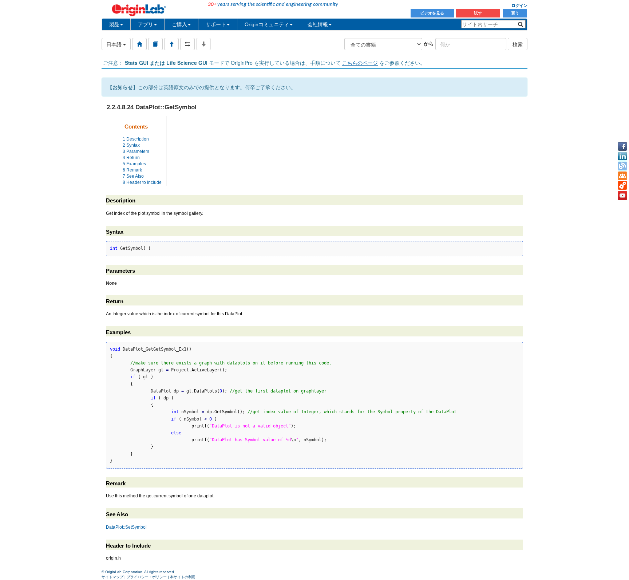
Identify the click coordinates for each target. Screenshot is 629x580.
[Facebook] (622, 146)
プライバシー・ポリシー (147, 577)
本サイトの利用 (182, 577)
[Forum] (622, 176)
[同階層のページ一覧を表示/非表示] (187, 44)
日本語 (114, 44)
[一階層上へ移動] (171, 44)
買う (515, 13)
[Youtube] (622, 195)
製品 (114, 24)
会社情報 (318, 24)
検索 (518, 44)
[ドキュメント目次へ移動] (139, 44)
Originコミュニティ (267, 24)
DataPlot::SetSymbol (126, 527)
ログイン (519, 5)
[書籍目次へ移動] (155, 44)
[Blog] (622, 166)
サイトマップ (112, 577)
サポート (216, 24)
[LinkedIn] (622, 156)
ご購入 (179, 24)
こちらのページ (360, 62)
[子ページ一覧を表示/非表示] (203, 44)
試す (478, 13)
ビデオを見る (432, 13)
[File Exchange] (622, 185)
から (429, 43)
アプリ (145, 24)
